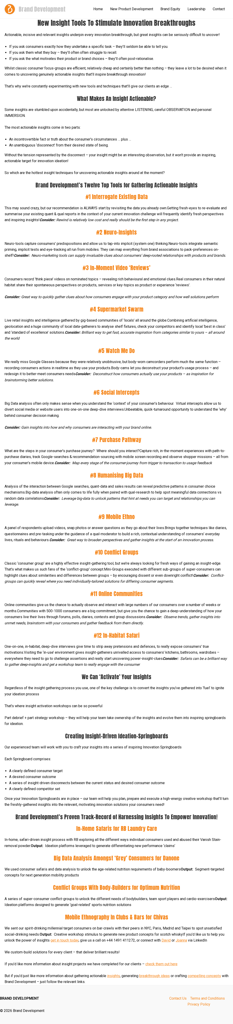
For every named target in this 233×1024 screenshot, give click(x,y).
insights (113, 976)
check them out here (161, 964)
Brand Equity (170, 9)
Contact (219, 9)
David (166, 940)
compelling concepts (204, 976)
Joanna (181, 940)
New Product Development (131, 9)
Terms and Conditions (207, 998)
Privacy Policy (198, 1004)
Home (98, 9)
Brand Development (42, 9)
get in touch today (65, 940)
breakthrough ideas (154, 976)
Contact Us (178, 998)
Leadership (196, 9)
